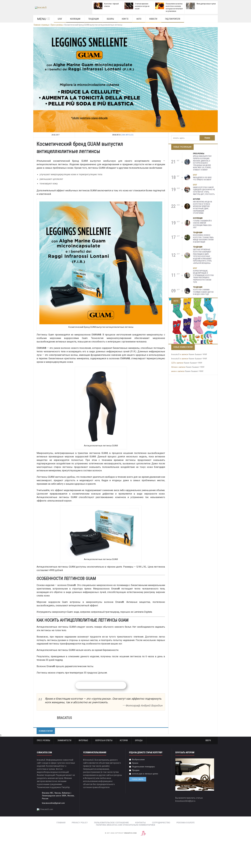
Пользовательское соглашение (111, 823)
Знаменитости (64, 740)
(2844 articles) (127, 135)
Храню (134, 763)
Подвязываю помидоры (143, 767)
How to (125, 19)
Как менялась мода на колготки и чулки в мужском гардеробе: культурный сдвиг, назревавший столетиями (202, 207)
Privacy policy (80, 823)
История (196, 199)
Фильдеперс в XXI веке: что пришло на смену (202, 179)
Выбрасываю (138, 759)
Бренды (138, 740)
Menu (41, 18)
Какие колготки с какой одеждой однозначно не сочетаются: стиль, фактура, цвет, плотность (204, 190)
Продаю (135, 770)
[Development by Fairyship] (143, 833)
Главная (61, 823)
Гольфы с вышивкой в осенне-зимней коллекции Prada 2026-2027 (202, 224)
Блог (60, 19)
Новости (153, 19)
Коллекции (75, 19)
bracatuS (175, 354)
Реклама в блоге (185, 823)
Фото (138, 19)
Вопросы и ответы (103, 740)
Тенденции (93, 19)
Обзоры (110, 19)
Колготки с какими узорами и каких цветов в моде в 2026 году (203, 292)
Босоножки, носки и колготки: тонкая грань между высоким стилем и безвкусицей (203, 238)
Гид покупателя (172, 19)
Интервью (83, 740)
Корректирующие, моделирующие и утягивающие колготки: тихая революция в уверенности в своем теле (203, 276)
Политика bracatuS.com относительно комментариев (125, 825)
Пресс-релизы (57, 25)
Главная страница (41, 25)
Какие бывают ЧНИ (198, 354)
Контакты (140, 823)
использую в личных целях (144, 774)
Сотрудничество (161, 823)
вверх (208, 740)
